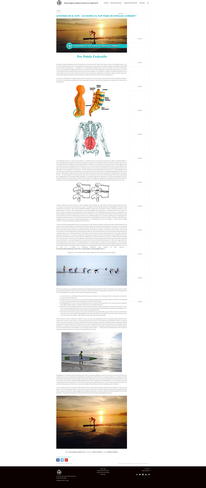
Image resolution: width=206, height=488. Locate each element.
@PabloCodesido (112, 452)
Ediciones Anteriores (116, 3)
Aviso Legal (103, 468)
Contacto (147, 468)
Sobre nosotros (146, 470)
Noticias (106, 3)
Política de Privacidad (103, 470)
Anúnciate (103, 474)
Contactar (142, 3)
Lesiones (58, 10)
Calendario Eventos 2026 (130, 3)
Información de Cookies (103, 472)
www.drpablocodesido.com (77, 452)
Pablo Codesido (97, 452)
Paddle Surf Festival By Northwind (64, 463)
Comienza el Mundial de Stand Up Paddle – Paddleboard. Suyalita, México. (134, 463)
